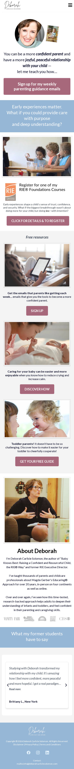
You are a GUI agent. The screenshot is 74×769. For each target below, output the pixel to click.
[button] (70, 5)
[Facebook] (28, 752)
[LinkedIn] (47, 752)
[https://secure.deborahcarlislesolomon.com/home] (13, 5)
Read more (15, 689)
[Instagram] (38, 752)
